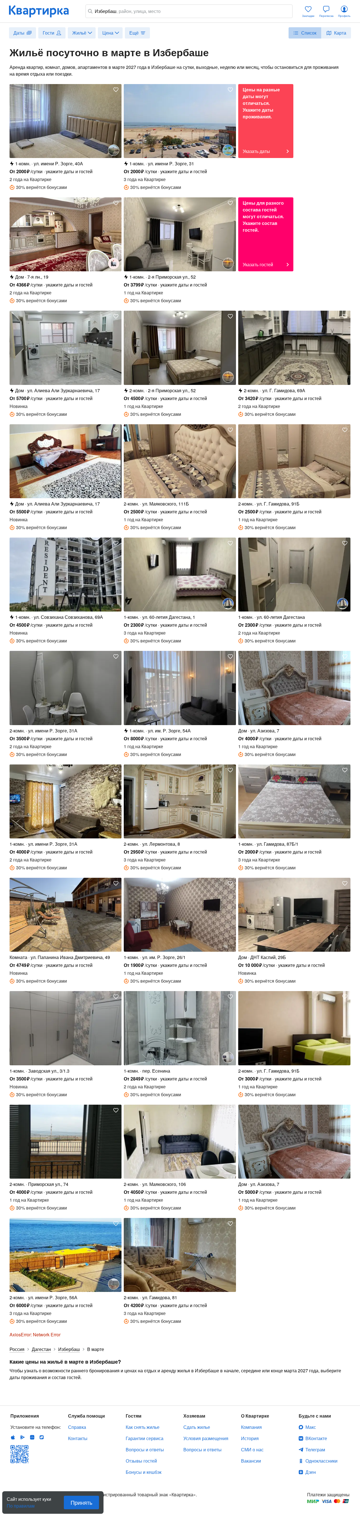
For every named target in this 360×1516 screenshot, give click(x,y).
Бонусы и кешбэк (143, 1472)
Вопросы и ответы (145, 1449)
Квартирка (42, 11)
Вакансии (251, 1461)
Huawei (32, 1437)
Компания (251, 1427)
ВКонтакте (316, 1438)
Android (22, 1437)
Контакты (77, 1438)
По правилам (21, 1504)
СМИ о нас (252, 1449)
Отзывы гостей (141, 1461)
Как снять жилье (142, 1427)
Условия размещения (205, 1438)
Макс (310, 1427)
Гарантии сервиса (144, 1438)
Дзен (310, 1472)
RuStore (41, 1437)
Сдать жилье (196, 1427)
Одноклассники (321, 1461)
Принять (81, 1502)
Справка (77, 1427)
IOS (12, 1437)
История (250, 1438)
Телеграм (315, 1449)
